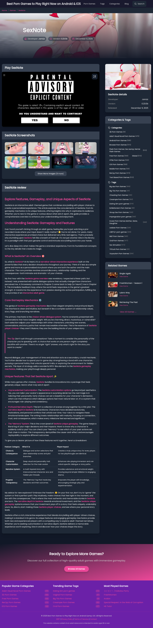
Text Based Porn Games (121, 177)
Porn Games (89, 3)
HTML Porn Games (119, 160)
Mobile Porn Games (119, 169)
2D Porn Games (117, 132)
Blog (127, 3)
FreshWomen (110, 594)
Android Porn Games (120, 140)
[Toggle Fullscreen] (95, 76)
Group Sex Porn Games (121, 212)
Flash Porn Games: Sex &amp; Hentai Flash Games (128, 150)
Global (137, 156)
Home (4, 10)
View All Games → (128, 311)
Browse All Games (76, 569)
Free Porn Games (118, 156)
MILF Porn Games (118, 236)
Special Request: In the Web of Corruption (123, 602)
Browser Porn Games (120, 145)
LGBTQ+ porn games (120, 232)
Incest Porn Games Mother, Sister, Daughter (128, 222)
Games (13, 10)
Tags (102, 3)
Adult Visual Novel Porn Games (124, 136)
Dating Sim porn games (121, 204)
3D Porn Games (9, 594)
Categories (114, 3)
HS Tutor (108, 606)
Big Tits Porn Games (119, 191)
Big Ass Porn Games (119, 186)
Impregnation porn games (122, 216)
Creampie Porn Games (121, 199)
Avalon (107, 598)
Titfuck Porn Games (119, 249)
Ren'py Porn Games (119, 173)
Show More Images (51, 173)
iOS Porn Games (118, 164)
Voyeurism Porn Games (121, 253)
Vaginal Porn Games (62, 594)
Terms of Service (81, 619)
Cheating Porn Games (120, 195)
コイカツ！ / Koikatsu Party (116, 591)
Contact (93, 619)
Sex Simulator (117, 245)
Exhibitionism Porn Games (122, 208)
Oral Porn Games (118, 240)
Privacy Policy (67, 619)
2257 (58, 619)
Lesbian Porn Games (120, 228)
